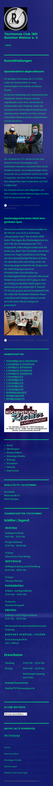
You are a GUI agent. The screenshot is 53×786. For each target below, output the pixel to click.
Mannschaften (14, 452)
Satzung (11, 467)
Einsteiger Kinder (16, 456)
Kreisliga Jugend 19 (15, 395)
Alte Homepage (12, 735)
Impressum (13, 470)
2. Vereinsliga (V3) (14, 383)
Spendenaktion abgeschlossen (24, 71)
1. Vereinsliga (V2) (14, 380)
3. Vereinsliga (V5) (14, 389)
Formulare (12, 463)
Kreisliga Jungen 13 (15, 399)
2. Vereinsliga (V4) (14, 386)
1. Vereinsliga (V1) (14, 377)
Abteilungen (13, 449)
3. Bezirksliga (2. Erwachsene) (20, 364)
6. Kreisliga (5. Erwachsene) (19, 373)
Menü (8, 45)
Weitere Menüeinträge (16, 773)
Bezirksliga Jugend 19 (16, 392)
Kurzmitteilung (10, 208)
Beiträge (11, 459)
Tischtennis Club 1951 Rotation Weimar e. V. (21, 35)
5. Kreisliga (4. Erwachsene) (19, 370)
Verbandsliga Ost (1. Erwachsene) (22, 361)
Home (10, 445)
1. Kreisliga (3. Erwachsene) (19, 367)
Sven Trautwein (14, 205)
